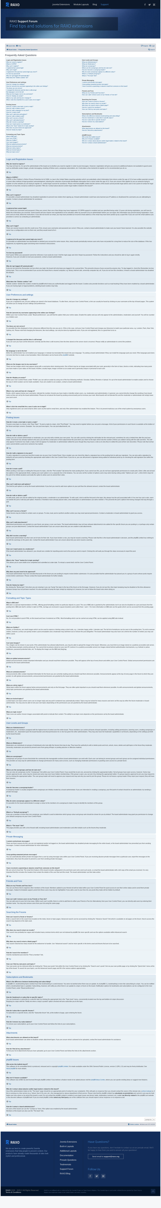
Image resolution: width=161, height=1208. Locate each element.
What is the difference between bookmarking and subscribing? (101, 116)
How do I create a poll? (13, 112)
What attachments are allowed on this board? (95, 128)
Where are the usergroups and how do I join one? (97, 68)
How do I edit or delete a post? (15, 108)
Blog (95, 4)
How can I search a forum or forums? (93, 101)
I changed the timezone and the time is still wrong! (21, 90)
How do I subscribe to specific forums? (94, 120)
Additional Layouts (68, 1151)
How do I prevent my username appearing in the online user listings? (27, 86)
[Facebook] (145, 4)
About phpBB (10, 1068)
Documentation (66, 1155)
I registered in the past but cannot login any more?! (21, 72)
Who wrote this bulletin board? (91, 137)
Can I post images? (12, 142)
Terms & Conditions (13, 1192)
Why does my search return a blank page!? (95, 105)
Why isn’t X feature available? (91, 139)
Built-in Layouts (67, 1146)
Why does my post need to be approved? (18, 127)
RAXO (8, 1190)
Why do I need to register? (14, 62)
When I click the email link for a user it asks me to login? (23, 100)
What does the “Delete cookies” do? (17, 77)
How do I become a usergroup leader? (93, 70)
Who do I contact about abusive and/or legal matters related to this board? (104, 141)
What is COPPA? (11, 64)
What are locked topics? (13, 150)
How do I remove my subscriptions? (93, 121)
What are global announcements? (16, 144)
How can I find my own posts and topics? (94, 109)
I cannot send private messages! (92, 82)
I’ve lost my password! (13, 73)
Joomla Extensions (61, 4)
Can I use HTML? (11, 138)
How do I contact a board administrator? (94, 142)
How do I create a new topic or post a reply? (19, 106)
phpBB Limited (63, 1066)
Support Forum (66, 1169)
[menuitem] (18, 45)
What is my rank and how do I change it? (18, 98)
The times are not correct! (14, 88)
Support (105, 4)
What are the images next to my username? (19, 94)
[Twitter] (149, 4)
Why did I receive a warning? (15, 122)
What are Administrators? (89, 62)
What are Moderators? (89, 64)
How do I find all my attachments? (92, 130)
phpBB (65, 355)
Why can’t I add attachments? (15, 120)
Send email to (105, 1156)
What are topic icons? (12, 152)
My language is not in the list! (15, 92)
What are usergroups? (89, 66)
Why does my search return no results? (94, 103)
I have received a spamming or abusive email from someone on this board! (104, 86)
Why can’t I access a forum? (15, 118)
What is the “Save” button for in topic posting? (20, 126)
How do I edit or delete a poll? (15, 116)
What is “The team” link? (89, 75)
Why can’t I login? (11, 70)
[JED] (154, 4)
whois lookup (146, 1091)
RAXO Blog (65, 1173)
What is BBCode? (11, 136)
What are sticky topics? (13, 148)
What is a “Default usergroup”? (91, 73)
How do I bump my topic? (14, 129)
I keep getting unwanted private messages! (95, 84)
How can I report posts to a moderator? (18, 124)
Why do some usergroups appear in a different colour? (98, 72)
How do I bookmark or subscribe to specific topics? (97, 118)
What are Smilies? (11, 140)
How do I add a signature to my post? (17, 110)
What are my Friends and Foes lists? (93, 93)
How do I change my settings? (15, 84)
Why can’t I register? (12, 66)
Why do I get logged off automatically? (17, 75)
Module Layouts (81, 4)
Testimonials (65, 1164)
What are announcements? (14, 146)
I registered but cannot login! (15, 68)
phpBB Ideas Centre (98, 1080)
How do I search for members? (91, 107)
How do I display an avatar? (14, 96)
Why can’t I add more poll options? (16, 114)
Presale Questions (68, 1160)
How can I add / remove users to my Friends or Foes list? (99, 94)
